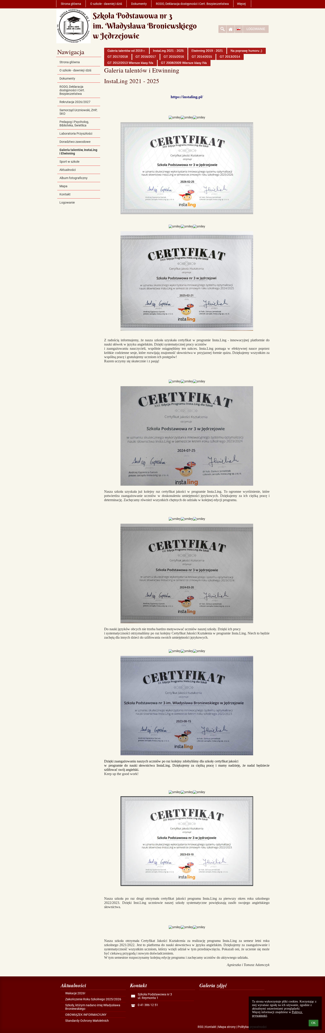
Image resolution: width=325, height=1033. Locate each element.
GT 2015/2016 (174, 56)
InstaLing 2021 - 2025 (168, 50)
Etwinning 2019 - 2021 (207, 50)
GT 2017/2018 (117, 56)
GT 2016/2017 (146, 56)
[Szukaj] (222, 29)
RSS (200, 1027)
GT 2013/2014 (230, 56)
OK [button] (313, 1023)
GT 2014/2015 (202, 56)
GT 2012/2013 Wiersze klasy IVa (130, 63)
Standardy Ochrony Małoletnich (87, 1020)
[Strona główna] (231, 29)
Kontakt (210, 1027)
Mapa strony (227, 1027)
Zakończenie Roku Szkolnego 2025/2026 (93, 999)
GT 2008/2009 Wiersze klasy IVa (184, 63)
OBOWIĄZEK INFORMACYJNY (85, 1014)
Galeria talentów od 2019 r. (126, 50)
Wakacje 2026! (75, 993)
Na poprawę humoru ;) (246, 50)
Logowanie (256, 29)
